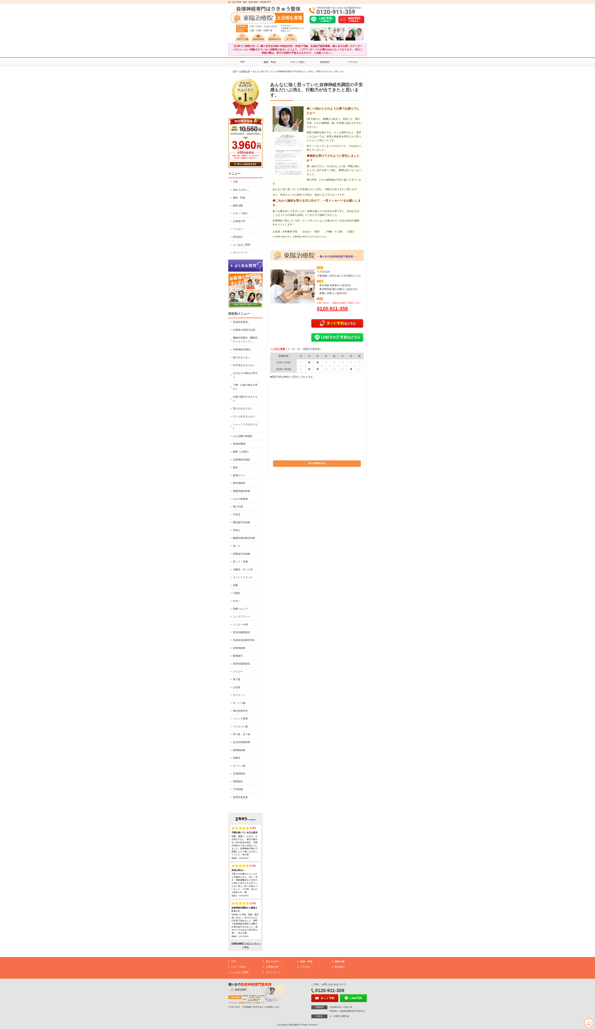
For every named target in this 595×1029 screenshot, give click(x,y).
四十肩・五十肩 (241, 734)
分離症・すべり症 (243, 569)
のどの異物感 (240, 499)
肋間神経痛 (239, 750)
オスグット (239, 695)
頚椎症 (236, 758)
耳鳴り (236, 530)
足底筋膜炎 (239, 773)
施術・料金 (270, 62)
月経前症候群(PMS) (244, 640)
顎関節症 (238, 781)
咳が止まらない (241, 357)
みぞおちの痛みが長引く (245, 375)
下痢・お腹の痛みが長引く (245, 387)
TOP (242, 62)
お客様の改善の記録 (244, 329)
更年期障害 (239, 483)
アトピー (238, 671)
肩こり (236, 546)
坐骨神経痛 (239, 648)
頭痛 (235, 585)
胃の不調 (238, 506)
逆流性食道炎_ (241, 322)
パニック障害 (240, 718)
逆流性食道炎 (240, 797)
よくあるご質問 (241, 244)
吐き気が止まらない (244, 365)
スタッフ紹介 (297, 62)
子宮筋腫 (238, 789)
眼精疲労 (238, 655)
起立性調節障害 (241, 742)
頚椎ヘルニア (240, 608)
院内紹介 (325, 62)
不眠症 (236, 593)
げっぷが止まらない (244, 416)
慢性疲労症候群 (241, 522)
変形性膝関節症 (241, 632)
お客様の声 (244, 71)
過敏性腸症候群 (241, 491)
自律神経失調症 (241, 459)
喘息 (235, 467)
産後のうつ (239, 475)
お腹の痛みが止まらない (245, 398)
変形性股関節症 (241, 663)
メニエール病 (240, 624)
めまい (236, 601)
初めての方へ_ (241, 190)
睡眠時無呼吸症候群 (244, 538)
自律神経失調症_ (242, 349)
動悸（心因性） (241, 451)
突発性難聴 (239, 444)
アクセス (353, 62)
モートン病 (239, 765)
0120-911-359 (332, 308)
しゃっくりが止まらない (245, 426)
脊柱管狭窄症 (240, 711)
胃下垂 (236, 679)
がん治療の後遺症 (243, 436)
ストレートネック (243, 577)
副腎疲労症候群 (241, 554)
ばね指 (236, 687)
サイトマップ (240, 252)
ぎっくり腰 (239, 703)
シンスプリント (241, 616)
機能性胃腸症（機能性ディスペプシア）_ (245, 339)
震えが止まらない (243, 408)
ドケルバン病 (240, 726)
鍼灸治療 (238, 205)
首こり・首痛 (240, 561)
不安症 (236, 514)
